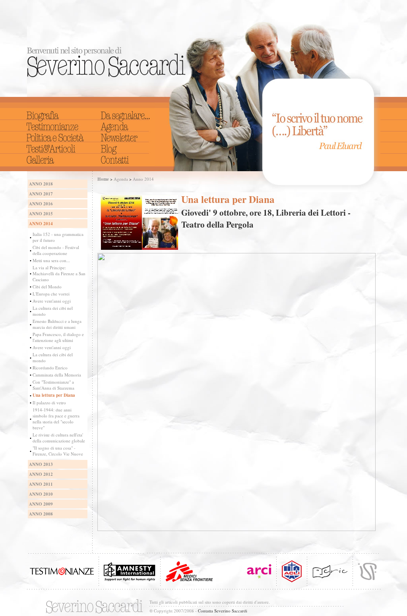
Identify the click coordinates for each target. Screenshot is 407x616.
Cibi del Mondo (47, 287)
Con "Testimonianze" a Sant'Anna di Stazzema (53, 385)
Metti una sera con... (51, 260)
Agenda (121, 179)
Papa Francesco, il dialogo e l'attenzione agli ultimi (58, 337)
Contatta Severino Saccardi (222, 611)
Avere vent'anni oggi (52, 301)
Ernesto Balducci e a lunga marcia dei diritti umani (57, 324)
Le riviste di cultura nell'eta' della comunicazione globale (59, 438)
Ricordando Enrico (50, 368)
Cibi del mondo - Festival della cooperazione (56, 250)
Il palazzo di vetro (49, 403)
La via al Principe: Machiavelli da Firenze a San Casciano (59, 273)
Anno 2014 (143, 179)
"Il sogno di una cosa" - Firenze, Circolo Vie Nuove (58, 451)
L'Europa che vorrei (51, 294)
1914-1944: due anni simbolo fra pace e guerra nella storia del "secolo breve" (56, 419)
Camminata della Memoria (57, 375)
